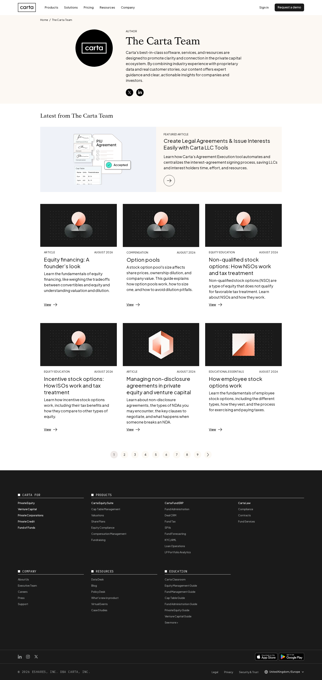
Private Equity (26, 503)
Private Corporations (30, 515)
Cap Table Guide (175, 597)
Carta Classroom (175, 579)
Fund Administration (177, 509)
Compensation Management (108, 533)
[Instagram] (28, 657)
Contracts (244, 515)
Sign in (264, 7)
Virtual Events (99, 604)
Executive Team (27, 585)
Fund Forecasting (175, 533)
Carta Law (244, 503)
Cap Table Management (105, 509)
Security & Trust (248, 671)
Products (51, 7)
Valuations (97, 515)
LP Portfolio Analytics (178, 552)
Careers (23, 591)
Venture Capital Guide (178, 616)
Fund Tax (170, 521)
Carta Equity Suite (102, 503)
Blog (94, 585)
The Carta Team (62, 19)
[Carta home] (27, 7)
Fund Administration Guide (181, 604)
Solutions (71, 7)
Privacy (228, 671)
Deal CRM (170, 515)
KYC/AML (170, 540)
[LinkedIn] (20, 657)
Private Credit (26, 521)
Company (128, 7)
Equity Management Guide (181, 585)
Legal (215, 671)
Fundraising (98, 540)
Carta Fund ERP (174, 503)
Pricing (89, 7)
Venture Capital (27, 509)
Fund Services (246, 521)
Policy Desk (98, 591)
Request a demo (289, 7)
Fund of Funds (26, 527)
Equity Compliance (102, 527)
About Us (23, 579)
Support (23, 604)
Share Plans (98, 521)
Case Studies (99, 610)
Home (44, 19)
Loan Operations (175, 546)
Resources (107, 7)
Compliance (245, 509)
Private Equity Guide (177, 610)
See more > (171, 622)
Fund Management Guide (180, 591)
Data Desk (97, 579)
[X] (36, 657)
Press (21, 597)
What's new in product (105, 597)
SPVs (168, 527)
